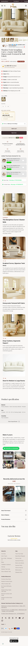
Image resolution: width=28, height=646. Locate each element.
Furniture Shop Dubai (6, 579)
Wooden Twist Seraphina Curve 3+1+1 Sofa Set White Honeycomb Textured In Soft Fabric (14, 158)
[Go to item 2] (8, 40)
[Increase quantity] (8, 106)
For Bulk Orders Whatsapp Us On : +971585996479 (13, 613)
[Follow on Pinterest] (16, 618)
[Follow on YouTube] (20, 618)
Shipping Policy (18, 572)
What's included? (7, 145)
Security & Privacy (19, 560)
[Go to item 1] (3, 40)
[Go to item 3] (12, 40)
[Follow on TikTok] (23, 618)
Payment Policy (18, 565)
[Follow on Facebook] (2, 618)
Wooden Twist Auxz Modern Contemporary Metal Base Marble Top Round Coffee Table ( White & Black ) (14, 172)
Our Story (3, 553)
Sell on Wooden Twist (6, 571)
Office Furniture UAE (5, 583)
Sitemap (3, 566)
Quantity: (3, 103)
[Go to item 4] (16, 40)
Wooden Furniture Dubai (6, 581)
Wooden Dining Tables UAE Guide (6, 590)
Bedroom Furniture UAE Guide (6, 594)
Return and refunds (19, 563)
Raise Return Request (20, 556)
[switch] (24, 161)
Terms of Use (18, 558)
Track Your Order (19, 553)
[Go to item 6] (25, 40)
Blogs (2, 562)
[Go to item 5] (21, 40)
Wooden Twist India (5, 569)
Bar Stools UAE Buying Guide (6, 586)
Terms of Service (19, 567)
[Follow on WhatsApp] (2, 620)
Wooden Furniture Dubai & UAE (6, 598)
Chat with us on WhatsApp (12, 448)
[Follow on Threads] (13, 618)
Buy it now (14, 132)
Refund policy (18, 569)
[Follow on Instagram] (9, 618)
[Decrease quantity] (3, 106)
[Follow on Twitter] (6, 618)
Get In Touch (4, 556)
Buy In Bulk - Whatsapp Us (6, 559)
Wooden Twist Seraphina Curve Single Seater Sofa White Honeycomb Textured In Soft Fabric (14, 165)
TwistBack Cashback (6, 564)
